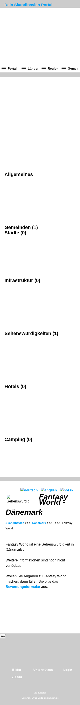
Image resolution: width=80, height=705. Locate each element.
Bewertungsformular (23, 587)
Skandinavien (15, 523)
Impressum (40, 692)
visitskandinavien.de (48, 698)
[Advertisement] (40, 116)
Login (67, 669)
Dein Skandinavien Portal (28, 5)
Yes (2, 636)
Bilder (16, 669)
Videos (17, 676)
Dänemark (39, 523)
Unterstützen (43, 669)
